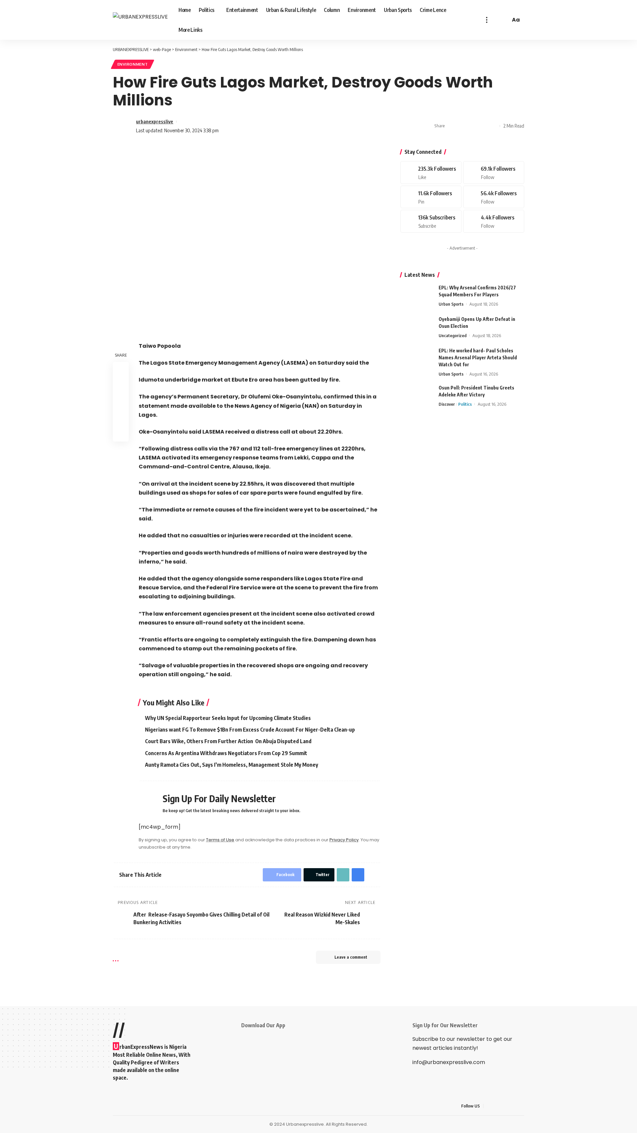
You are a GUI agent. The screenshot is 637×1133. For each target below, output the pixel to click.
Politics (465, 404)
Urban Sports (451, 304)
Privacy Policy (344, 840)
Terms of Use (220, 840)
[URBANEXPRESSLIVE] (140, 20)
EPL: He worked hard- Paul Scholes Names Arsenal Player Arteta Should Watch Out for (478, 357)
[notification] (495, 20)
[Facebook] (430, 172)
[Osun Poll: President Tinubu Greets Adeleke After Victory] (417, 396)
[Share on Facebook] (452, 126)
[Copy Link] (472, 126)
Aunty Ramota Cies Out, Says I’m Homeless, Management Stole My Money (231, 764)
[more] (486, 20)
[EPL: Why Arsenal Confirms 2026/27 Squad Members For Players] (417, 296)
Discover (447, 404)
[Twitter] (493, 172)
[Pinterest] (430, 197)
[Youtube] (430, 221)
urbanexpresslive (154, 121)
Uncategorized (452, 335)
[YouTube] (504, 1106)
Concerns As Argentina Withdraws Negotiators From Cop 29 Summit (226, 753)
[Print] (482, 126)
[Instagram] (493, 197)
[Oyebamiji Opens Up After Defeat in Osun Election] (417, 328)
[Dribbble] (493, 221)
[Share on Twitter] (462, 126)
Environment (132, 64)
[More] (493, 126)
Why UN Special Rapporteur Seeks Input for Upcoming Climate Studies (228, 718)
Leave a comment (350, 957)
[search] (504, 20)
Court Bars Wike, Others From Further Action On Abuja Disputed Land (228, 741)
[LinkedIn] (520, 1106)
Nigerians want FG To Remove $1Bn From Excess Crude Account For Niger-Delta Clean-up (250, 729)
